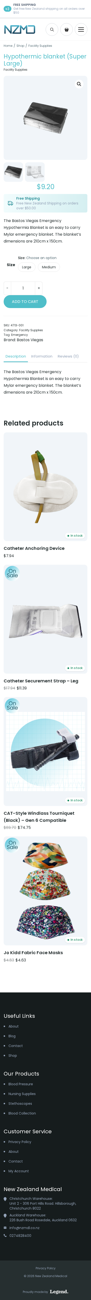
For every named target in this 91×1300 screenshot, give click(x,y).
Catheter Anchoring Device (34, 548)
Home (8, 46)
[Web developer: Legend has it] (59, 1292)
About (13, 1026)
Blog (12, 1036)
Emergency (19, 335)
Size (11, 265)
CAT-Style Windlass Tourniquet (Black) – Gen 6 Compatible (39, 816)
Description (16, 356)
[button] (79, 84)
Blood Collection (22, 1113)
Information (41, 356)
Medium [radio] (49, 267)
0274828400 (20, 1235)
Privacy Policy (19, 1141)
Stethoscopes (20, 1103)
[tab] (16, 356)
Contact (15, 1045)
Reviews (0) (68, 356)
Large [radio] (26, 267)
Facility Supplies (40, 46)
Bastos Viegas (30, 340)
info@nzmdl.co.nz (24, 1227)
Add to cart (25, 301)
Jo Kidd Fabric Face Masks (33, 953)
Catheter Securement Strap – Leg (41, 681)
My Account (18, 1171)
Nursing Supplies (22, 1093)
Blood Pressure (20, 1084)
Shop (20, 46)
